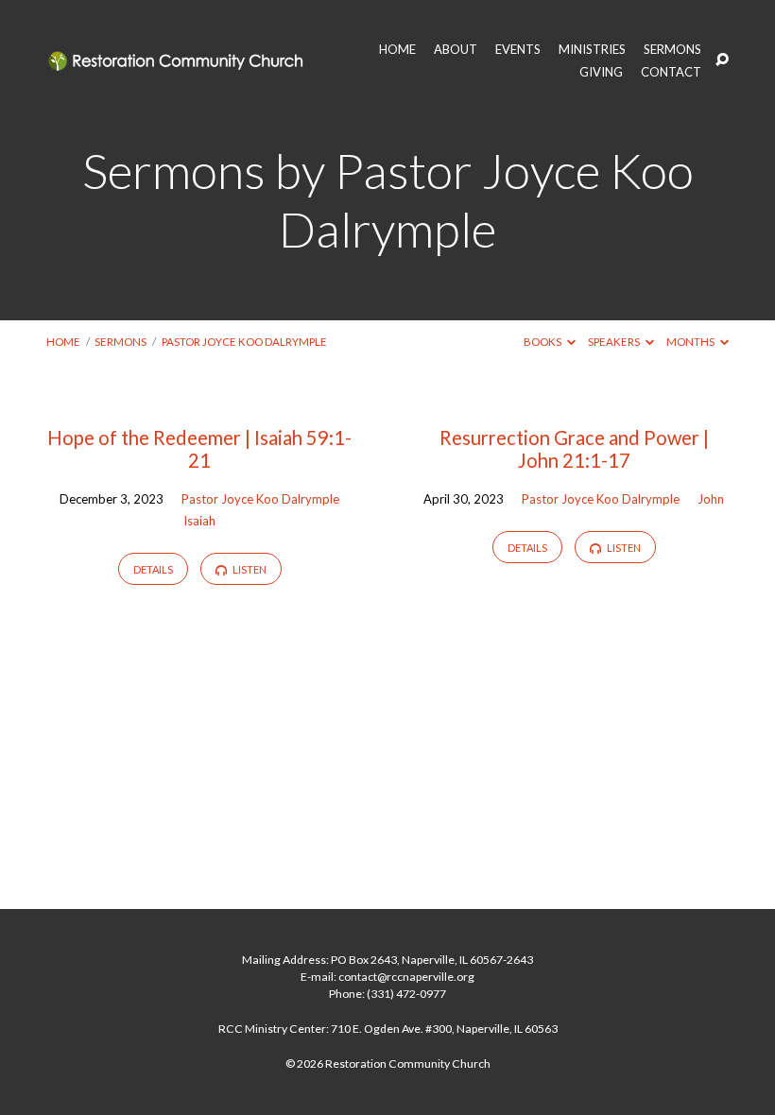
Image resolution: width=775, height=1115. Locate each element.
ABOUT (455, 49)
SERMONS (672, 49)
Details (153, 569)
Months (691, 341)
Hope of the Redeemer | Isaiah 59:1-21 (199, 449)
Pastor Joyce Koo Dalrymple (244, 341)
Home (63, 341)
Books (543, 341)
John (711, 498)
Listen (249, 569)
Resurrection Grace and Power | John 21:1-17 (574, 449)
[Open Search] (722, 60)
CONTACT (671, 72)
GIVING (601, 72)
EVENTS (518, 49)
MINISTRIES (592, 49)
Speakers (615, 341)
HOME (397, 49)
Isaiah (199, 520)
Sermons (120, 341)
